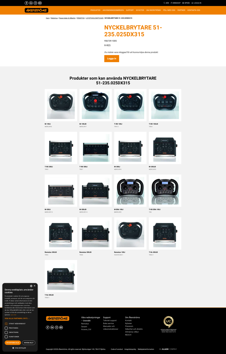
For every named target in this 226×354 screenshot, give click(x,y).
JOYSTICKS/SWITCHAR (94, 18)
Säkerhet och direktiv (134, 329)
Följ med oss (169, 10)
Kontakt (128, 320)
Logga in (197, 3)
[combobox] (31, 286)
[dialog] (20, 317)
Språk (187, 3)
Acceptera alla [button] (12, 343)
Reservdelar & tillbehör (67, 18)
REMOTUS (80, 18)
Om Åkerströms (132, 317)
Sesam (84, 326)
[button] (20, 318)
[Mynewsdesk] (40, 3)
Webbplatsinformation (146, 349)
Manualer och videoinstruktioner (110, 328)
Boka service (108, 323)
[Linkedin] (31, 3)
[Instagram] (35, 3)
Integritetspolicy (130, 349)
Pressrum (129, 326)
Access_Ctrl (86, 329)
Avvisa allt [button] (28, 343)
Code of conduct (117, 349)
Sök (167, 3)
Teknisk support (110, 320)
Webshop (177, 3)
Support (107, 317)
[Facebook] (26, 3)
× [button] (34, 286)
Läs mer (13, 315)
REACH (128, 334)
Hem (47, 18)
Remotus (85, 323)
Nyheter (128, 323)
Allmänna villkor (132, 332)
